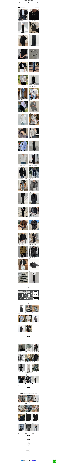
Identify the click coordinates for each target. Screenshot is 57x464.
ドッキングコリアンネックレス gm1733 (32, 20)
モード (36, 393)
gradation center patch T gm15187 (34, 323)
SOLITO (29, 450)
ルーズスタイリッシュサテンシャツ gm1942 (28, 351)
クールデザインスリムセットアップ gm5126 (33, 165)
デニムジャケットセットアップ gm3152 (35, 371)
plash (27, 450)
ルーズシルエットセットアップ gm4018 (32, 244)
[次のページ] (34, 287)
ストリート (25, 393)
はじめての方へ (28, 443)
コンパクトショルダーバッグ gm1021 (32, 33)
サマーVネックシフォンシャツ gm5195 (28, 361)
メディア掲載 (28, 451)
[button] (18, 2)
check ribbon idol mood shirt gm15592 (21, 402)
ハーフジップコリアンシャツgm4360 (21, 165)
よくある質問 (28, 442)
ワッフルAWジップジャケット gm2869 (21, 270)
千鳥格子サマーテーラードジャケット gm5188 (33, 112)
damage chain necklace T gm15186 (20, 333)
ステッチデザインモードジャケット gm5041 (33, 191)
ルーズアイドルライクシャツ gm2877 (32, 257)
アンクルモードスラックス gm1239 (21, 33)
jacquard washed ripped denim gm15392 (35, 432)
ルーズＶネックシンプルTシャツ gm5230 (22, 86)
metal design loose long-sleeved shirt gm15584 (35, 402)
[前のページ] (23, 287)
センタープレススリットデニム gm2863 (20, 371)
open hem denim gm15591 (27, 402)
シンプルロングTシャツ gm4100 (21, 244)
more (28, 336)
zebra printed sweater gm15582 (21, 412)
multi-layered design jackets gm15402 (35, 422)
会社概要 (28, 454)
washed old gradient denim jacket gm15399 (21, 432)
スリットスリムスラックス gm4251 (32, 178)
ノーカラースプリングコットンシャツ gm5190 (22, 112)
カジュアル (29, 393)
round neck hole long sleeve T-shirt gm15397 (28, 432)
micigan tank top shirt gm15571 (35, 412)
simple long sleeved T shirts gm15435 (28, 422)
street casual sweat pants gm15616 (27, 374)
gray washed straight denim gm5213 (21, 99)
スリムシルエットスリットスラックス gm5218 (33, 86)
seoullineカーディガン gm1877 (21, 20)
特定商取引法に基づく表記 (28, 445)
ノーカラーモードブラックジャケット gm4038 (35, 361)
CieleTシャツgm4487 (31, 99)
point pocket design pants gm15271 (20, 313)
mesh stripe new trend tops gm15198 (20, 323)
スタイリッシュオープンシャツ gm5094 (20, 351)
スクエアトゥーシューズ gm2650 (32, 270)
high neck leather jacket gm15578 (28, 412)
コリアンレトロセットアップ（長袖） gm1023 (35, 351)
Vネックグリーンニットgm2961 (21, 257)
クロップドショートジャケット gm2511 (20, 384)
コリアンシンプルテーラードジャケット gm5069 (22, 178)
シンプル (33, 393)
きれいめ (21, 393)
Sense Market (28, 449)
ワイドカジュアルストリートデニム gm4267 (21, 361)
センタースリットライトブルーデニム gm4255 (22, 191)
